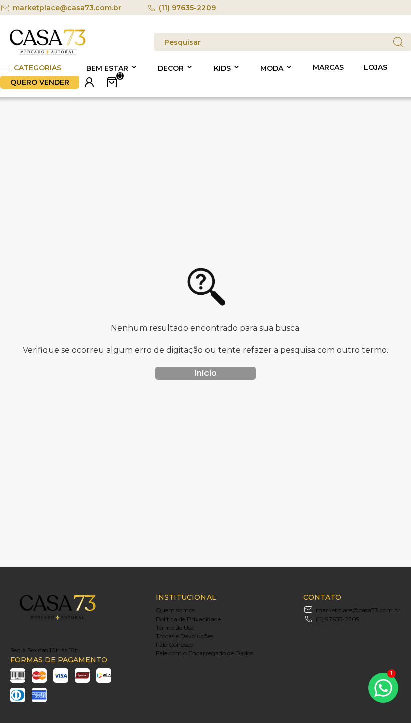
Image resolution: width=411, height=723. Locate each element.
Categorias (37, 67)
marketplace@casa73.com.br (67, 7)
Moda (271, 68)
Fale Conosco (174, 644)
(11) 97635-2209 (187, 7)
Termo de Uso (175, 627)
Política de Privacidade (188, 619)
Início (205, 373)
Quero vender (39, 82)
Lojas (375, 67)
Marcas (328, 67)
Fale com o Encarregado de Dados (204, 653)
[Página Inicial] (47, 53)
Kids (222, 68)
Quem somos (175, 610)
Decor (171, 68)
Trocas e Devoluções (184, 636)
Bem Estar (107, 68)
